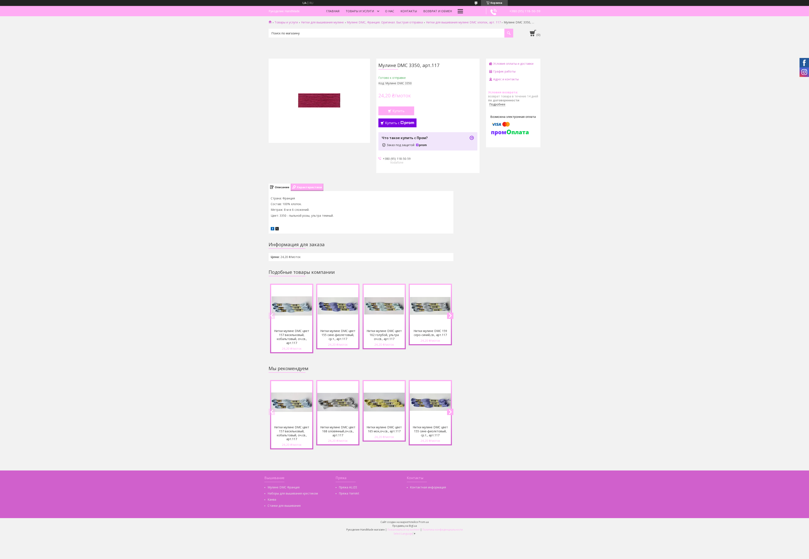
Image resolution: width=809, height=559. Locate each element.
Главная (332, 11)
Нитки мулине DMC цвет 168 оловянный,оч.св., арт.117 (337, 431)
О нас (389, 11)
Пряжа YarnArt (349, 493)
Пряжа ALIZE (348, 487)
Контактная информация (428, 487)
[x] (277, 229)
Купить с (392, 123)
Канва (272, 499)
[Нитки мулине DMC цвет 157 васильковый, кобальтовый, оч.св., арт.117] (291, 306)
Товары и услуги (360, 11)
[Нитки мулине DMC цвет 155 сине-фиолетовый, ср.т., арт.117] (337, 306)
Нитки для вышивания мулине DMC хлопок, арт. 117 (463, 22)
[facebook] (272, 229)
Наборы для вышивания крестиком (293, 493)
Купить (398, 111)
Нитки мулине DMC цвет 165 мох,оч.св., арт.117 (384, 429)
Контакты (408, 11)
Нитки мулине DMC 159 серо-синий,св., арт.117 (430, 333)
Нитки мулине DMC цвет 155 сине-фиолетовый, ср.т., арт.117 (337, 335)
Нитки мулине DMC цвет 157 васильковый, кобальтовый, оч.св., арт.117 (291, 337)
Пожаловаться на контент (403, 529)
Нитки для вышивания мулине (322, 22)
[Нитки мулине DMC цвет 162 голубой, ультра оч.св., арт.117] (384, 306)
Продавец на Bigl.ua (404, 526)
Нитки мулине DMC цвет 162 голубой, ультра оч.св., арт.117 (384, 335)
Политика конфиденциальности (442, 529)
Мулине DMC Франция (284, 487)
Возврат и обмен (437, 11)
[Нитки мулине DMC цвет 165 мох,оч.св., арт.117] (384, 402)
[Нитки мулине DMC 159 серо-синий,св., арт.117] (430, 306)
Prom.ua (424, 522)
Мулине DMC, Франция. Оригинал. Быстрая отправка (385, 22)
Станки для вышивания (284, 506)
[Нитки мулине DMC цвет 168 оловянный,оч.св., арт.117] (337, 402)
